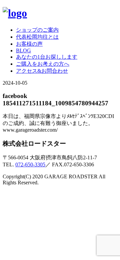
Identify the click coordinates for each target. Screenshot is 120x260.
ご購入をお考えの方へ (42, 64)
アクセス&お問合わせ (42, 71)
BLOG (23, 50)
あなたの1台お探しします (46, 57)
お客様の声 (29, 44)
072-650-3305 (30, 164)
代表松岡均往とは (37, 37)
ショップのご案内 (37, 30)
